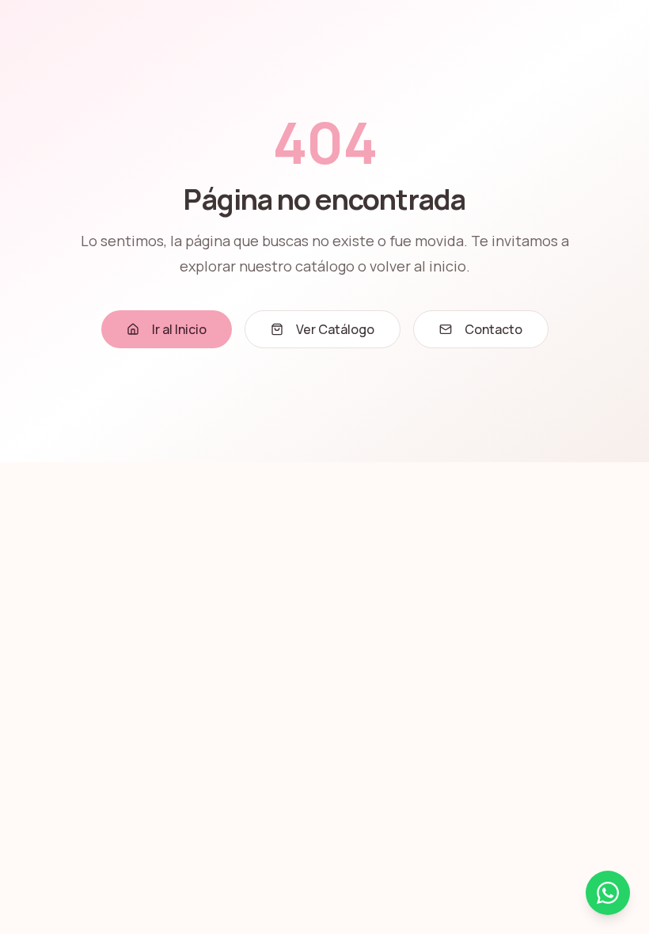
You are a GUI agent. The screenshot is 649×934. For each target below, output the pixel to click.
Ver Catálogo (335, 329)
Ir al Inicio (179, 329)
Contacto (493, 329)
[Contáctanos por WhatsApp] (608, 893)
